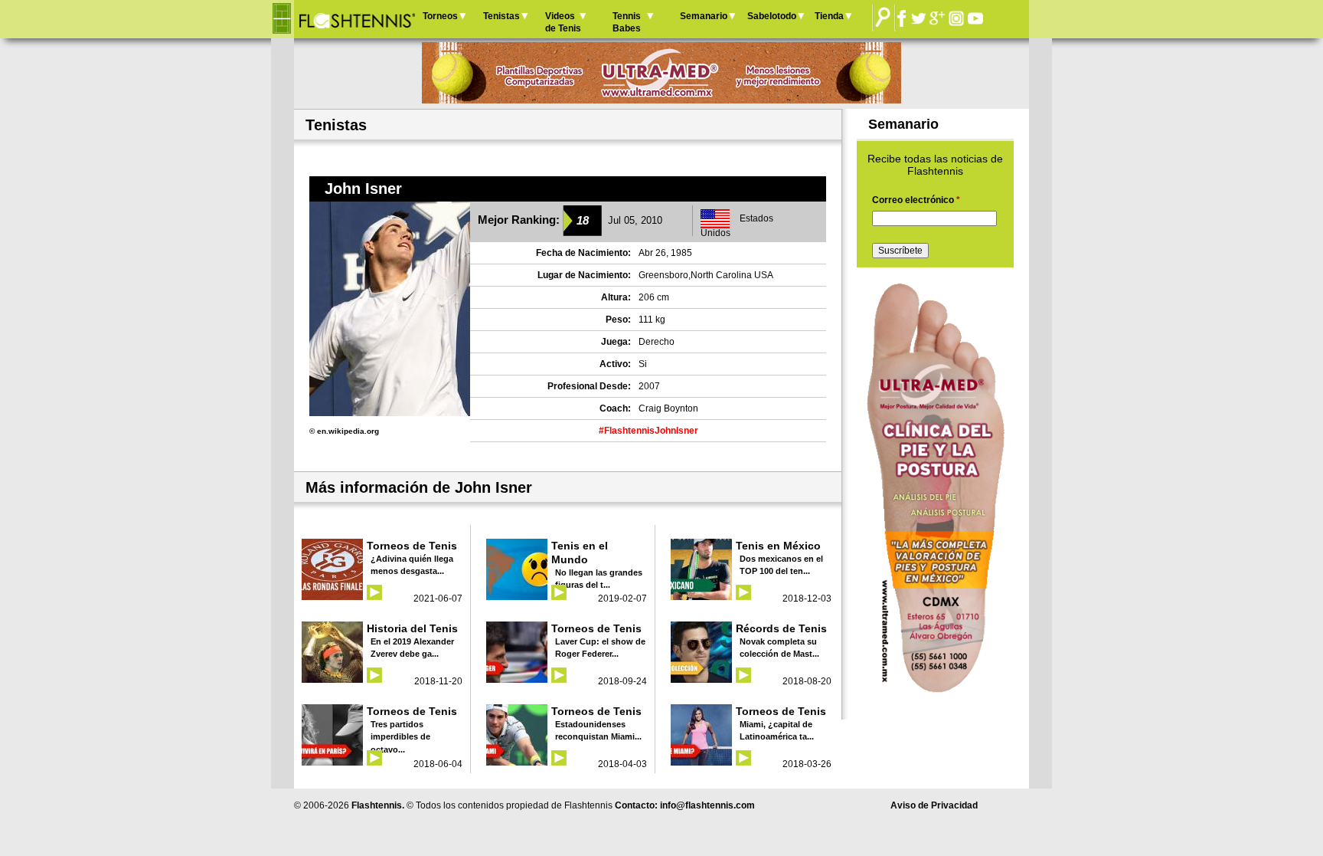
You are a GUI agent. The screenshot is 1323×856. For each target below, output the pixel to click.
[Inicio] (356, 19)
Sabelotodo (771, 16)
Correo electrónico (916, 200)
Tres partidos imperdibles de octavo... (400, 737)
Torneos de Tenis (412, 546)
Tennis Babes (626, 22)
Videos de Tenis (563, 22)
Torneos (440, 16)
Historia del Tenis (412, 628)
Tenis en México (778, 546)
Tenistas (501, 16)
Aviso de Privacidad (934, 805)
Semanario (703, 16)
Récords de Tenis (781, 628)
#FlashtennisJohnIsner (648, 430)
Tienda (829, 16)
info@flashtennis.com (707, 805)
